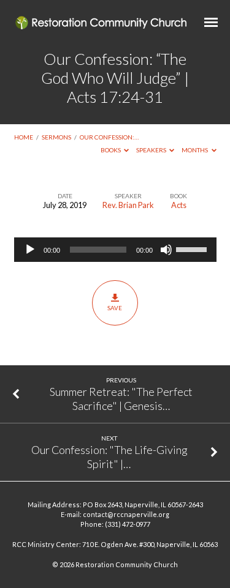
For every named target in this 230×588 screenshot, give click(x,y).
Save (114, 307)
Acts (178, 205)
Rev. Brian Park (128, 205)
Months (195, 150)
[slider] (193, 248)
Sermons (56, 137)
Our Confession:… (109, 137)
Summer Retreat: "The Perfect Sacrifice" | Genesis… (121, 398)
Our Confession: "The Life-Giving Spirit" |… (109, 456)
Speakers (151, 150)
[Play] (30, 250)
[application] (115, 249)
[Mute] (166, 250)
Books (111, 150)
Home (23, 137)
